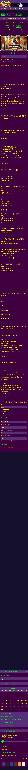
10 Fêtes (4, 444)
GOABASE (5, 1)
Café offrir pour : (13, 735)
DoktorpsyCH (5, 441)
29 (22, 706)
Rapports (10, 15)
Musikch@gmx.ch (7, 430)
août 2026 (14, 688)
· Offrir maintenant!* (10, 747)
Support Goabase (5, 759)
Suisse (13, 22)
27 (14, 706)
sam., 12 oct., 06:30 (14, 27)
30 (26, 706)
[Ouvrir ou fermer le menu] (26, 1)
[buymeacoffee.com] (11, 755)
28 (18, 706)
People (19, 15)
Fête (3, 15)
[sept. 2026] (26, 688)
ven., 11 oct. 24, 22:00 (13, 25)
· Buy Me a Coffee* (10, 753)
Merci (24, 759)
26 (10, 706)
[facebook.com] (6, 424)
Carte (21, 22)
